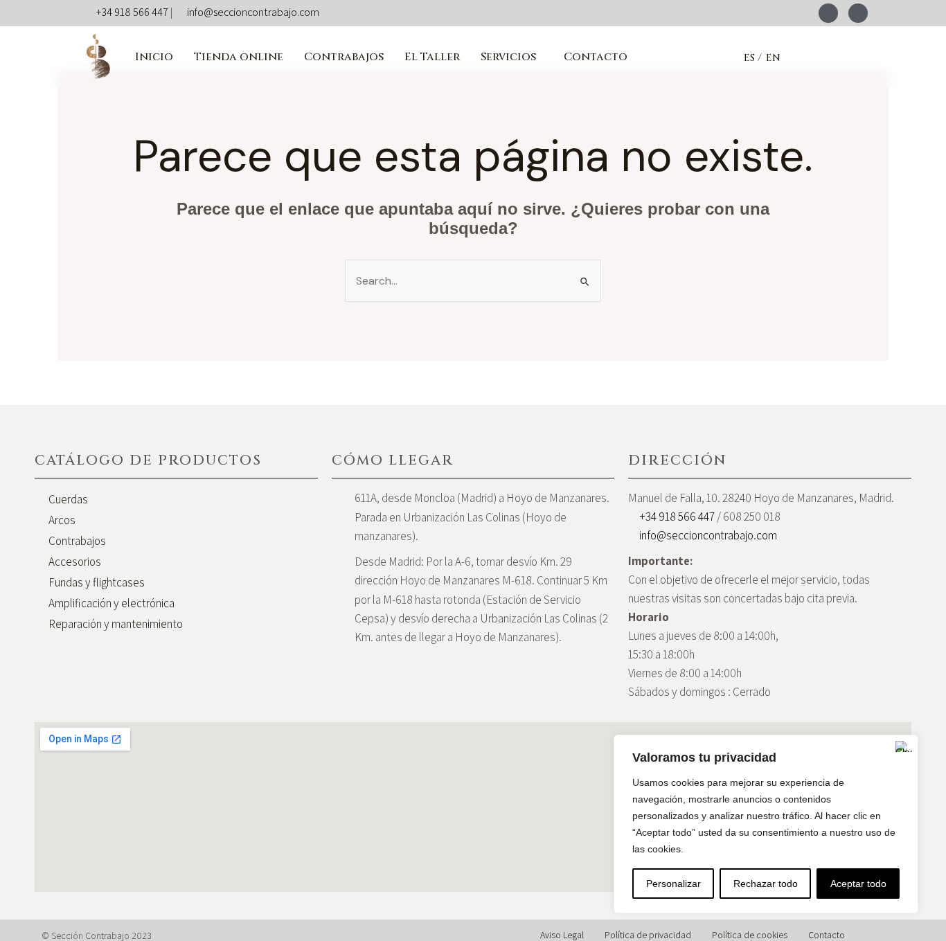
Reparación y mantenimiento (115, 623)
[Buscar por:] (473, 281)
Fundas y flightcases (96, 582)
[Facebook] (828, 13)
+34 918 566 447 (132, 12)
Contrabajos (344, 56)
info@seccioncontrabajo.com (253, 12)
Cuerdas (68, 499)
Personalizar (673, 883)
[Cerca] (903, 746)
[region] (766, 824)
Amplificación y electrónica (111, 603)
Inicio (154, 56)
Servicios (508, 56)
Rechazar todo (765, 883)
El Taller (432, 56)
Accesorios (74, 561)
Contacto (595, 56)
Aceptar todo (858, 883)
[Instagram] (858, 13)
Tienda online (238, 56)
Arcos (61, 520)
